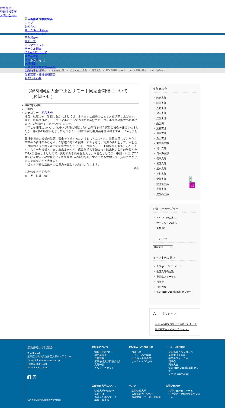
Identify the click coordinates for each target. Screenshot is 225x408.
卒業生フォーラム (166, 276)
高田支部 (161, 138)
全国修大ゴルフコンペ (168, 266)
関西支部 (161, 102)
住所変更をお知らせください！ (172, 329)
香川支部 (161, 173)
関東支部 (161, 97)
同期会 (160, 281)
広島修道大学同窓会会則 (40, 67)
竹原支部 (161, 117)
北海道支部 (162, 183)
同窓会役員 (32, 56)
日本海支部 (162, 153)
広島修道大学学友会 (142, 393)
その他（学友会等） (142, 358)
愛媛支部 (161, 128)
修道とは (99, 393)
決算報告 (30, 63)
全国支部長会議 (165, 271)
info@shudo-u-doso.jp (47, 360)
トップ (29, 22)
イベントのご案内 (36, 33)
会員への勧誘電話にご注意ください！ (176, 324)
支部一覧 (30, 41)
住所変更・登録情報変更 (40, 74)
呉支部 (160, 123)
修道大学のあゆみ (104, 390)
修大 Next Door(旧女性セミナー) (174, 291)
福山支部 (161, 112)
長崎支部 (161, 158)
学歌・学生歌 (101, 400)
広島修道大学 (138, 390)
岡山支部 (161, 148)
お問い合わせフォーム (180, 390)
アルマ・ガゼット (104, 367)
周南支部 (161, 133)
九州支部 (161, 107)
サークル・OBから (36, 30)
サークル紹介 (33, 48)
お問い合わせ (8, 15)
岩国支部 (161, 163)
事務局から (32, 37)
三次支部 (161, 168)
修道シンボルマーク (105, 397)
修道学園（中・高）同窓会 (146, 397)
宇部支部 (161, 188)
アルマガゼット (34, 44)
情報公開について (36, 52)
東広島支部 (162, 143)
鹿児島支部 (162, 193)
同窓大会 (47, 112)
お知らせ (30, 26)
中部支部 (161, 178)
